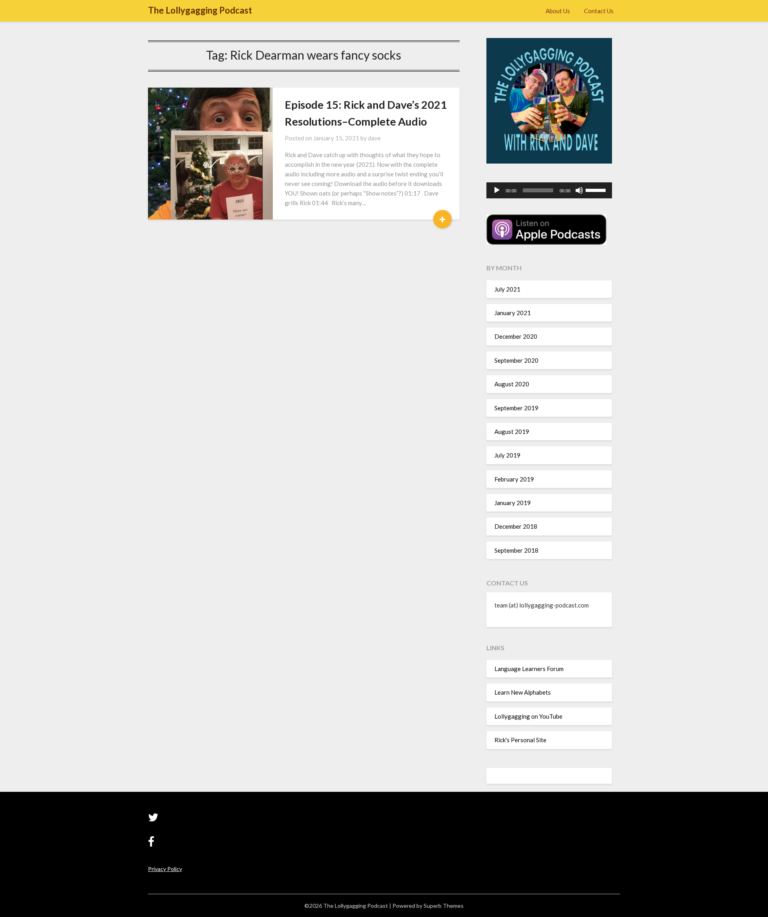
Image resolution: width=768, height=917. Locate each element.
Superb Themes (444, 905)
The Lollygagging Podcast (200, 10)
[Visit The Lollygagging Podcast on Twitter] (153, 819)
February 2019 (514, 479)
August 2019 (511, 431)
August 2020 (511, 384)
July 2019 (507, 455)
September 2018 (516, 550)
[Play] (497, 190)
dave (374, 138)
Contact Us (599, 10)
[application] (549, 190)
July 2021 (507, 289)
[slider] (597, 189)
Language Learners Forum (529, 668)
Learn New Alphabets (522, 692)
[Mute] (579, 190)
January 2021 (512, 312)
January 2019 (512, 502)
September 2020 (516, 360)
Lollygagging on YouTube (528, 716)
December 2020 (515, 336)
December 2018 (515, 526)
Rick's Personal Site (520, 739)
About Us (558, 10)
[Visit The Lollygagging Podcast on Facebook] (151, 843)
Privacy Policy (165, 868)
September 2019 (516, 408)
